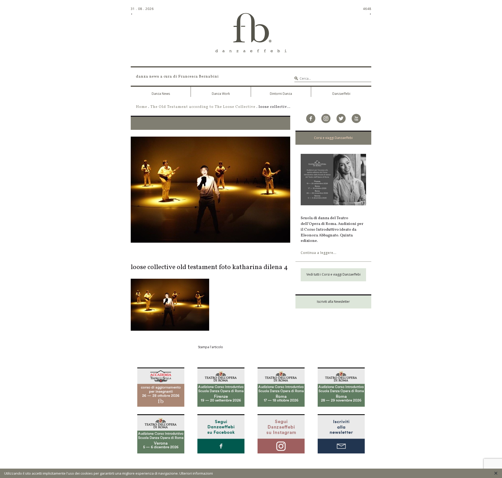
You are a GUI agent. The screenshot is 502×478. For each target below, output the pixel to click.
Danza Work (221, 93)
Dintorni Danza (281, 93)
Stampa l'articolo (210, 347)
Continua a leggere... (318, 252)
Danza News (161, 93)
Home (141, 106)
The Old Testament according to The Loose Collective (202, 106)
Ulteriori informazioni (196, 473)
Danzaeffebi (341, 93)
